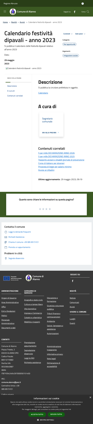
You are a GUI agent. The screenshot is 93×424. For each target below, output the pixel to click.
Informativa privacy (55, 354)
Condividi (66, 33)
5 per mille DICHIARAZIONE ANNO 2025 (56, 156)
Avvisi (22, 22)
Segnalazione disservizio (29, 352)
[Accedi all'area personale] (82, 3)
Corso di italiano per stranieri (51, 163)
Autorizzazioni (53, 333)
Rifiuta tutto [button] (56, 414)
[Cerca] (87, 11)
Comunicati (74, 302)
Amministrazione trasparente (54, 348)
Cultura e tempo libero (33, 304)
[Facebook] (73, 11)
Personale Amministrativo (7, 321)
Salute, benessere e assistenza (55, 327)
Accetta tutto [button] (37, 414)
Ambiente (51, 321)
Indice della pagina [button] (14, 78)
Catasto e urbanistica (33, 317)
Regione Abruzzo (10, 3)
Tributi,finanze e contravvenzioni (53, 315)
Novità (14, 22)
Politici (4, 315)
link (70, 409)
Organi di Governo (8, 298)
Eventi (72, 323)
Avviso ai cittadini (46, 170)
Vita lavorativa (30, 308)
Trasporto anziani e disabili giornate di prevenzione (61, 159)
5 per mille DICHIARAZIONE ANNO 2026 (56, 153)
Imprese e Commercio (33, 313)
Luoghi (72, 318)
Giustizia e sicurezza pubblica (55, 307)
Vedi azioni (79, 33)
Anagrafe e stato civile (33, 299)
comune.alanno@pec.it (11, 382)
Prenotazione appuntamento (30, 344)
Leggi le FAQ (29, 358)
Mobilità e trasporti (32, 321)
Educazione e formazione (52, 299)
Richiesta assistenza (32, 362)
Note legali (51, 358)
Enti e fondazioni (8, 311)
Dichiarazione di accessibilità (53, 364)
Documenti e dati (8, 327)
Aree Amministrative (10, 302)
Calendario (43, 93)
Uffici (3, 306)
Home (5, 22)
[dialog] (46, 409)
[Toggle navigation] (4, 11)
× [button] (90, 397)
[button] (46, 420)
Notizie (73, 298)
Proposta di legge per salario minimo (55, 166)
